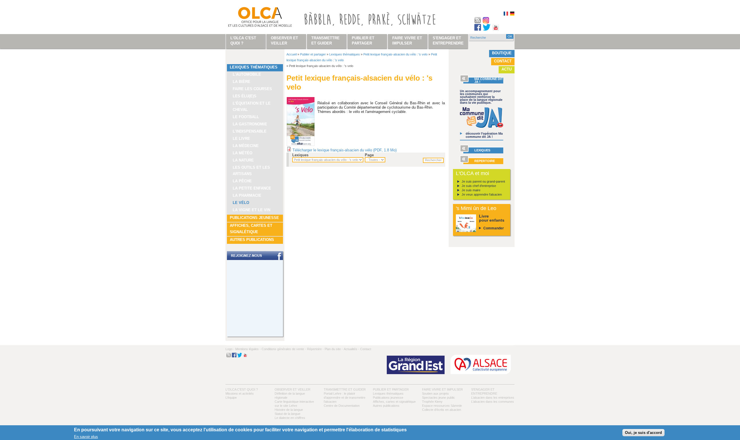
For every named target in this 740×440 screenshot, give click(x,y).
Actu (507, 69)
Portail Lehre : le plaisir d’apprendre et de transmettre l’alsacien (344, 397)
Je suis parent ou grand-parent (483, 181)
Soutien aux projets (435, 393)
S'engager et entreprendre (448, 40)
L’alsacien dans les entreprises (492, 397)
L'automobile (247, 74)
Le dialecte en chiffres (290, 417)
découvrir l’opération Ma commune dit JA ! (484, 135)
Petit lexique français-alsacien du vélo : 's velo (395, 54)
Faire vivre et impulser (442, 389)
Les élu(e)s (244, 96)
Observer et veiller (292, 389)
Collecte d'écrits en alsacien (441, 409)
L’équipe (231, 397)
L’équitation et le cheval (252, 106)
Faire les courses (252, 89)
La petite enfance (252, 188)
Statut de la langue (287, 413)
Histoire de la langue (289, 409)
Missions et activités (239, 393)
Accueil (291, 54)
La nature (243, 160)
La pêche (242, 181)
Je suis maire (471, 190)
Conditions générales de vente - (284, 349)
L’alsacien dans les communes (492, 401)
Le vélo (241, 202)
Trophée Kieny (432, 401)
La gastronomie (250, 124)
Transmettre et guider (345, 389)
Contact (503, 61)
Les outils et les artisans (251, 170)
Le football (246, 117)
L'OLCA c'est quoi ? (241, 389)
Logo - (229, 349)
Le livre (241, 138)
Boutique (502, 53)
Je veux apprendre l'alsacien (482, 194)
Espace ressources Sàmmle (442, 405)
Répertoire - (315, 349)
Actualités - (351, 349)
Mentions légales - (248, 349)
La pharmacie (247, 195)
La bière (241, 81)
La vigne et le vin (251, 210)
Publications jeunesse (254, 218)
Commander (493, 228)
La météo (242, 153)
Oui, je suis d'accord (643, 432)
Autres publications (252, 239)
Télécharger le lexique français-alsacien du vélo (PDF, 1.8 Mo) (345, 150)
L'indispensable (250, 131)
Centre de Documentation (342, 405)
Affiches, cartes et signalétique (251, 228)
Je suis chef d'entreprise (479, 185)
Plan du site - (334, 349)
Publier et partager (313, 54)
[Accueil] (253, 18)
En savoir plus (86, 437)
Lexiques (300, 155)
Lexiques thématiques (254, 67)
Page (369, 155)
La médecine (246, 146)
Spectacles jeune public (438, 397)
